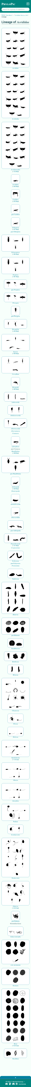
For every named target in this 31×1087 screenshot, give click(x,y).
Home (3, 15)
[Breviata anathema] (8, 767)
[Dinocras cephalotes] (22, 239)
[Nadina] (15, 594)
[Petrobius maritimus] (15, 339)
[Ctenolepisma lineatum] (22, 324)
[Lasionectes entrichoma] (8, 397)
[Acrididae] (15, 63)
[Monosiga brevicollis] (8, 683)
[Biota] (22, 993)
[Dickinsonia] (8, 622)
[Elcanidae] (15, 209)
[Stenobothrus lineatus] (15, 48)
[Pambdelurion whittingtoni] (15, 512)
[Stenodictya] (22, 284)
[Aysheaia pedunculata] (8, 538)
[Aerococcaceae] (15, 993)
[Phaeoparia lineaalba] (19, 113)
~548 (15, 453)
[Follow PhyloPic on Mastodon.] (10, 1084)
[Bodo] (8, 893)
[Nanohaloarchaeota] (22, 973)
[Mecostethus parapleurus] (8, 33)
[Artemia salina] (12, 410)
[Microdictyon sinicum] (15, 538)
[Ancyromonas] (19, 829)
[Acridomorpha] (22, 157)
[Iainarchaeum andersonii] (15, 980)
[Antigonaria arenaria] (8, 594)
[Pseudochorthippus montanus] (22, 40)
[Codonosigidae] (12, 705)
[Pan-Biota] (8, 1053)
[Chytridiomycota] (15, 745)
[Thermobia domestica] (8, 324)
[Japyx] (15, 369)
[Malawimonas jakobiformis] (12, 829)
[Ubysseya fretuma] (8, 842)
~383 (15, 254)
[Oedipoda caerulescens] (8, 63)
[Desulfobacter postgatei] (15, 1038)
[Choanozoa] (15, 698)
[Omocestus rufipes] (8, 55)
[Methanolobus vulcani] (15, 952)
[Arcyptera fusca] (15, 40)
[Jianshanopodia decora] (19, 525)
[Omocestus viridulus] (22, 55)
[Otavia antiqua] (22, 656)
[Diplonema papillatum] (15, 893)
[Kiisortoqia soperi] (8, 461)
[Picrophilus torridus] (8, 952)
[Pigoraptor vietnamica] (12, 718)
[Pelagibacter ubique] (22, 1016)
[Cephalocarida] (15, 423)
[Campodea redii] (22, 361)
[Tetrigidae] (15, 179)
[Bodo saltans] (8, 886)
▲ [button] (15, 1077)
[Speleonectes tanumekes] (15, 397)
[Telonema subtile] (8, 850)
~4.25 (15, 1045)
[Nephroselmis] (15, 865)
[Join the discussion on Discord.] (13, 1084)
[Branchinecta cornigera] (19, 410)
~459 (15, 353)
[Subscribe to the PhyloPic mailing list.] (6, 1084)
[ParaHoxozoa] (19, 643)
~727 (15, 545)
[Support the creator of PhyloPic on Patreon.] (22, 1084)
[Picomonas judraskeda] (15, 857)
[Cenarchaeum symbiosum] (22, 952)
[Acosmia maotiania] (19, 555)
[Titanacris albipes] (12, 113)
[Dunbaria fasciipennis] (8, 284)
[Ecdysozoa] (12, 555)
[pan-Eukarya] (15, 916)
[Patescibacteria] (8, 1023)
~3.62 (15, 908)
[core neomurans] (15, 959)
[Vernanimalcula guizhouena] (22, 609)
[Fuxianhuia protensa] (15, 468)
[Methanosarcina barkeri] (22, 944)
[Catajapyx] (15, 361)
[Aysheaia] (22, 538)
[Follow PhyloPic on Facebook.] (17, 1084)
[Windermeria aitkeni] (15, 630)
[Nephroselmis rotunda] (8, 857)
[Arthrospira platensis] (22, 1008)
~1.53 (15, 759)
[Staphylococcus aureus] (15, 1008)
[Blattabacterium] (8, 993)
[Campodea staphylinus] (8, 361)
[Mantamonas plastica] (8, 809)
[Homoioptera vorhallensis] (15, 284)
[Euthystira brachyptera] (22, 48)
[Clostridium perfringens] (8, 1016)
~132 (15, 171)
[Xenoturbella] (15, 609)
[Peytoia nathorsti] (15, 499)
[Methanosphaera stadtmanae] (8, 944)
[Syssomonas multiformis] (12, 732)
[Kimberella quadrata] (12, 573)
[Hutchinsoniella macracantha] (8, 423)
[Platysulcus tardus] (22, 842)
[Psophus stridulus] (15, 33)
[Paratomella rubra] (22, 602)
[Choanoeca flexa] (8, 690)
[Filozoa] (19, 718)
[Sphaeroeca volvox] (15, 683)
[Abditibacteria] (22, 1001)
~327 (15, 229)
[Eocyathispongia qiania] (15, 656)
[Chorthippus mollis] (8, 48)
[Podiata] (12, 816)
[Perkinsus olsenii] (22, 850)
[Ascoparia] (15, 587)
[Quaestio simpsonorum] (12, 643)
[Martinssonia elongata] (15, 441)
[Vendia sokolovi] (22, 630)
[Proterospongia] (22, 698)
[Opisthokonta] (12, 752)
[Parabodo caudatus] (19, 901)
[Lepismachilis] (12, 346)
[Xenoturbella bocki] (15, 602)
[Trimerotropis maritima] (22, 63)
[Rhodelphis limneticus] (15, 850)
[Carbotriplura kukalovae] (15, 311)
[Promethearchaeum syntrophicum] (12, 931)
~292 (15, 201)
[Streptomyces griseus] (8, 1008)
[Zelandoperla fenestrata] (15, 247)
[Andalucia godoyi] (22, 886)
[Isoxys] (22, 461)
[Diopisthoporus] (22, 587)
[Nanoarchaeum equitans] (8, 973)
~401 (15, 276)
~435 (15, 331)
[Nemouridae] (15, 239)
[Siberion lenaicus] (12, 525)
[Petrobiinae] (8, 339)
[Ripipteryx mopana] (15, 194)
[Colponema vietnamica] (22, 857)
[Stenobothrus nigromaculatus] (8, 40)
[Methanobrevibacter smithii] (15, 944)
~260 (15, 186)
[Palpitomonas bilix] (15, 842)
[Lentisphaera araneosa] (15, 1016)
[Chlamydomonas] (15, 873)
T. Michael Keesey (17, 1082)
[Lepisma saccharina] (15, 324)
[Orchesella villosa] (15, 382)
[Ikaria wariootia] (8, 587)
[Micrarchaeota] (15, 973)
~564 (15, 489)
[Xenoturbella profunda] (8, 602)
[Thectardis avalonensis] (8, 656)
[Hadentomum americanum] (8, 239)
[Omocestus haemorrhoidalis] (22, 33)
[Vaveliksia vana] (19, 669)
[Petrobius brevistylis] (22, 339)
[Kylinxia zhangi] (15, 481)
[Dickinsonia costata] (8, 630)
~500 (15, 389)
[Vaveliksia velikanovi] (12, 669)
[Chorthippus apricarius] (15, 55)
